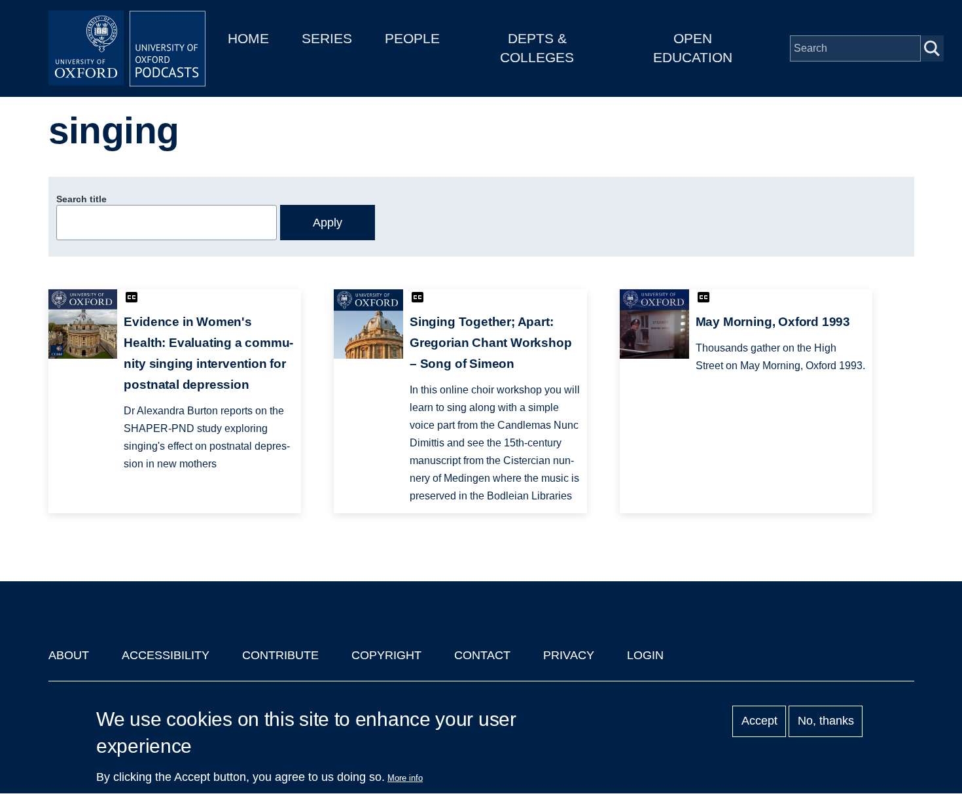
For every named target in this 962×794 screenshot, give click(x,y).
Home (248, 38)
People (412, 38)
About (68, 655)
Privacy (568, 655)
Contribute (280, 655)
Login (645, 655)
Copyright (386, 655)
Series (327, 38)
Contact (482, 655)
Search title (81, 199)
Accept (759, 721)
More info (405, 778)
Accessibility (165, 655)
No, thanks (826, 721)
